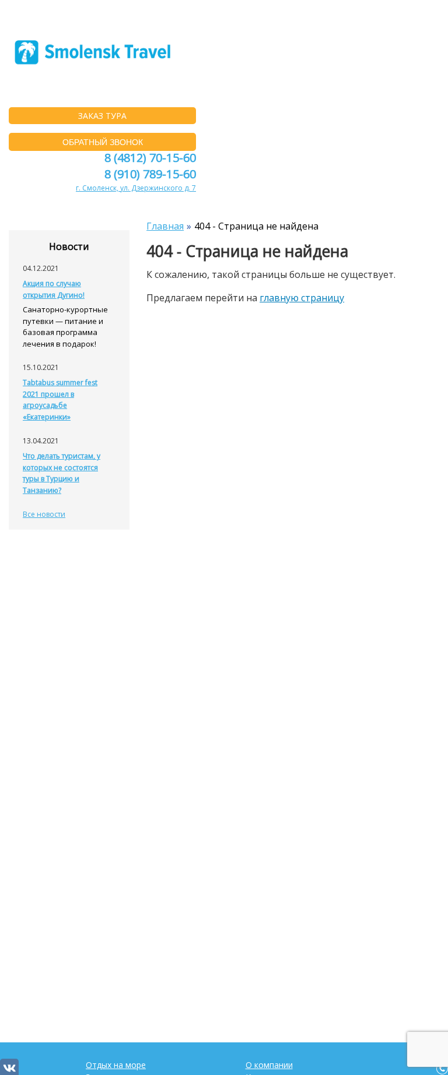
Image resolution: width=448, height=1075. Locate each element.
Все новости (44, 514)
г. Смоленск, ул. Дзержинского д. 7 (136, 188)
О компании (269, 1064)
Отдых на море (116, 1064)
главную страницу (302, 297)
